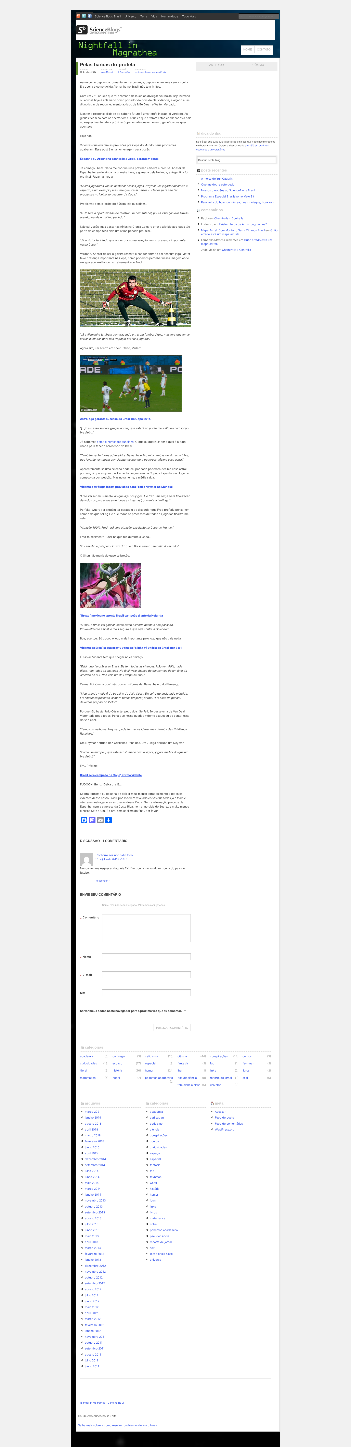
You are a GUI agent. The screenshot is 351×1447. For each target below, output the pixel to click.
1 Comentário (124, 72)
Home (247, 49)
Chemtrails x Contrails (228, 218)
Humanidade (169, 16)
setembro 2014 (95, 1165)
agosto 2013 (93, 1218)
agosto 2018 (93, 1123)
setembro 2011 (95, 1348)
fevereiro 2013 (94, 1253)
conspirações (219, 1056)
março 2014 (93, 1188)
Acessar (220, 1111)
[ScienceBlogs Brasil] (99, 32)
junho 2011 (92, 1366)
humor (148, 72)
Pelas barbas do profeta (107, 64)
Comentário (89, 918)
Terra (143, 16)
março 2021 (93, 1111)
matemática (88, 1077)
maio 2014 (92, 1182)
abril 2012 (91, 1313)
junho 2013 (92, 1230)
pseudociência (159, 72)
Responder (101, 880)
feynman (248, 1063)
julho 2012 (91, 1295)
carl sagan (119, 1056)
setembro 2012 (95, 1283)
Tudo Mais (189, 16)
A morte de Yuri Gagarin (217, 178)
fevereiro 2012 (94, 1325)
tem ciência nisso (189, 1085)
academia (86, 1056)
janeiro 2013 (93, 1259)
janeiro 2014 (93, 1194)
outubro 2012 (94, 1277)
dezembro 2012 (95, 1265)
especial (150, 1063)
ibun (180, 1070)
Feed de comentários (229, 1123)
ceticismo (139, 72)
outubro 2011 (93, 1342)
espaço (117, 1063)
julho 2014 (92, 1170)
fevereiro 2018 (94, 1141)
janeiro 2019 (93, 1117)
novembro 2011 (95, 1336)
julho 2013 (92, 1224)
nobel (116, 1077)
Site (82, 992)
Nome (85, 957)
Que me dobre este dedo (217, 184)
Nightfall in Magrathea (92, 1402)
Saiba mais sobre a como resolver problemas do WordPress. (118, 1425)
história (117, 1070)
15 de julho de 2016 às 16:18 (111, 859)
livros (246, 1070)
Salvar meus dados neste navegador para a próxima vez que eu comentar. (131, 1011)
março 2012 (93, 1318)
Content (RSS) (116, 1402)
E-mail (86, 975)
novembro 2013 (95, 1200)
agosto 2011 (93, 1354)
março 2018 (93, 1135)
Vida (154, 16)
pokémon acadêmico (159, 1077)
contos (247, 1056)
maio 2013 (92, 1236)
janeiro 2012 (93, 1330)
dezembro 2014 (95, 1159)
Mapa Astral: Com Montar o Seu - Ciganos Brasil (233, 230)
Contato (264, 49)
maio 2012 (92, 1307)
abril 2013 (91, 1242)
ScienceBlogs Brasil (108, 16)
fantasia (183, 1063)
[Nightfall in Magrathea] (118, 55)
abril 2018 (91, 1129)
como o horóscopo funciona (115, 441)
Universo (130, 16)
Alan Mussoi (107, 72)
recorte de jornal (221, 1077)
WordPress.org (224, 1129)
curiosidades (88, 1063)
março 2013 (93, 1248)
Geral (83, 1070)
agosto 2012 (93, 1289)
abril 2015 (91, 1153)
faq (212, 1063)
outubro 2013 (94, 1206)
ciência (182, 1056)
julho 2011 (91, 1360)
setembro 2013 (95, 1212)
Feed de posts (224, 1117)
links (213, 1070)
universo (215, 1085)
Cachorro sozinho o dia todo (114, 855)
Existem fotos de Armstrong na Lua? (243, 224)
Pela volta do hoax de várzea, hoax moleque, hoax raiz (237, 202)
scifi (245, 1077)
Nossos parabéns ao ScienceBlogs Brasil (228, 190)
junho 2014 (92, 1177)
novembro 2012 (95, 1271)
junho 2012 (92, 1301)
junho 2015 (92, 1147)
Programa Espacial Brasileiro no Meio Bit (227, 196)
